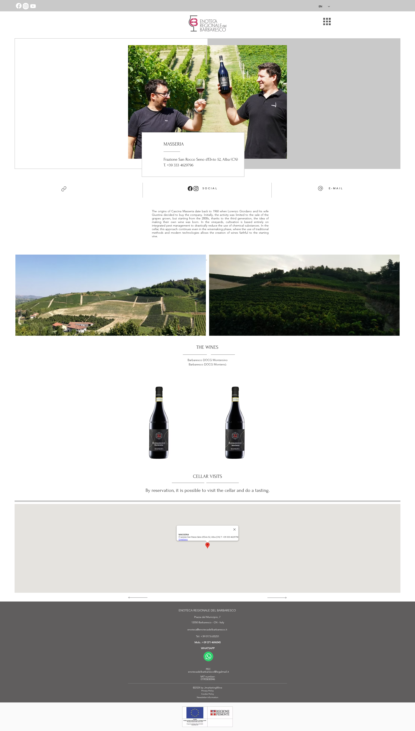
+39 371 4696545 (211, 642)
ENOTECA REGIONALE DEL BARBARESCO (207, 610)
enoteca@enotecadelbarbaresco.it (207, 629)
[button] (327, 21)
